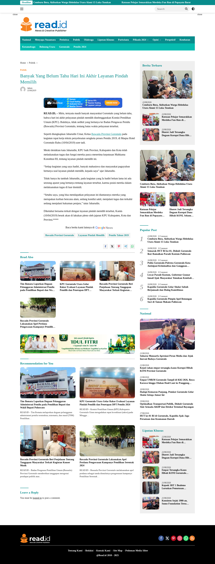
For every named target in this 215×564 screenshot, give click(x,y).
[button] (186, 8)
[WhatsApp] (186, 539)
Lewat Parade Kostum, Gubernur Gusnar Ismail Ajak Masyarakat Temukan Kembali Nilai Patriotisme (169, 276)
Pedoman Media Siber (136, 550)
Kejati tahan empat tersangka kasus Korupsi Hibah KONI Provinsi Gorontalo (166, 369)
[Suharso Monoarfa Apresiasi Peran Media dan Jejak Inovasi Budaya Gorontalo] (167, 334)
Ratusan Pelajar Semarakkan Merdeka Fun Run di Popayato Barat (134, 2)
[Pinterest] (173, 539)
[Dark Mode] (193, 9)
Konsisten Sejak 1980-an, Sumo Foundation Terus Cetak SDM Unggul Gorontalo (174, 502)
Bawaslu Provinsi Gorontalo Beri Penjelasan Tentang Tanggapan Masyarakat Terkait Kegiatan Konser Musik (116, 287)
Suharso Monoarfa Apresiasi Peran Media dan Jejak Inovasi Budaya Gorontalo (166, 357)
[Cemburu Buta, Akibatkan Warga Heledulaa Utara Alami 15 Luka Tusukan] (167, 84)
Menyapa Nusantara (45, 40)
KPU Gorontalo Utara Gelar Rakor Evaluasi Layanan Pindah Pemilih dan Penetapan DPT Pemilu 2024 (76, 287)
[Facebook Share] (105, 246)
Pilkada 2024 (139, 40)
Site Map (117, 550)
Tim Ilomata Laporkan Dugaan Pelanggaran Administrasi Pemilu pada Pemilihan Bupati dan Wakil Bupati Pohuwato (37, 287)
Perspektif (170, 40)
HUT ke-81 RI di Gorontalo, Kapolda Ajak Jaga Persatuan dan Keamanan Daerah (164, 417)
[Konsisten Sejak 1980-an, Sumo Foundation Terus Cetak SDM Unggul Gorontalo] (150, 503)
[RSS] (192, 539)
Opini (156, 40)
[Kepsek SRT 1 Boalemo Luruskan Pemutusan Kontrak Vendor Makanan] (150, 488)
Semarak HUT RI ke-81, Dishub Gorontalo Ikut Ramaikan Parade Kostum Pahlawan (169, 252)
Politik (76, 40)
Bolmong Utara (47, 47)
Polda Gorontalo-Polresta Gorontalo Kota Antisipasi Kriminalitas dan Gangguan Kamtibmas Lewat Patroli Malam (168, 265)
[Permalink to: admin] (23, 89)
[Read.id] (43, 24)
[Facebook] (161, 539)
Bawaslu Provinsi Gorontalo (106, 134)
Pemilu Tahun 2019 (119, 235)
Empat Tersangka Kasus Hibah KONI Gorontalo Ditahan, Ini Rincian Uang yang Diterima (175, 472)
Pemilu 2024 (80, 47)
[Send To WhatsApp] (132, 246)
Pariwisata (123, 40)
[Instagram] (179, 539)
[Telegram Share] (125, 246)
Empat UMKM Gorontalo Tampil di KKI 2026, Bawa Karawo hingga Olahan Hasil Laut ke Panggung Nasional (167, 381)
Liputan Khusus (106, 40)
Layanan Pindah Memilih (91, 235)
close (15, 14)
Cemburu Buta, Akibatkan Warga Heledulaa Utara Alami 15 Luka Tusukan (50, 2)
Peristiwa (64, 40)
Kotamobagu (28, 47)
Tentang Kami (75, 550)
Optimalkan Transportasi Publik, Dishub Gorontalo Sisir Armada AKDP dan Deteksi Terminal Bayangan (167, 405)
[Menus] (22, 9)
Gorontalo (64, 47)
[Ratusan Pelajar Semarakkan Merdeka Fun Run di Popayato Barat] (150, 119)
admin (29, 88)
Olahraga (89, 40)
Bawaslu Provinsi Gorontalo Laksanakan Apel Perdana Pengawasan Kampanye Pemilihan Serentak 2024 (37, 324)
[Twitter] (167, 539)
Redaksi (89, 550)
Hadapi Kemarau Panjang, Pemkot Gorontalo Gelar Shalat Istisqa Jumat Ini (167, 393)
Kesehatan (185, 40)
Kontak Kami (103, 550)
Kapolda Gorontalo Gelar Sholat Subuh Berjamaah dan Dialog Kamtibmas (167, 288)
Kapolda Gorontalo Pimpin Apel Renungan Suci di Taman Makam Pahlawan (169, 300)
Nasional (26, 40)
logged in (37, 498)
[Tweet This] (112, 246)
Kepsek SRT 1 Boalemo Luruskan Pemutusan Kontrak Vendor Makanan (175, 487)
